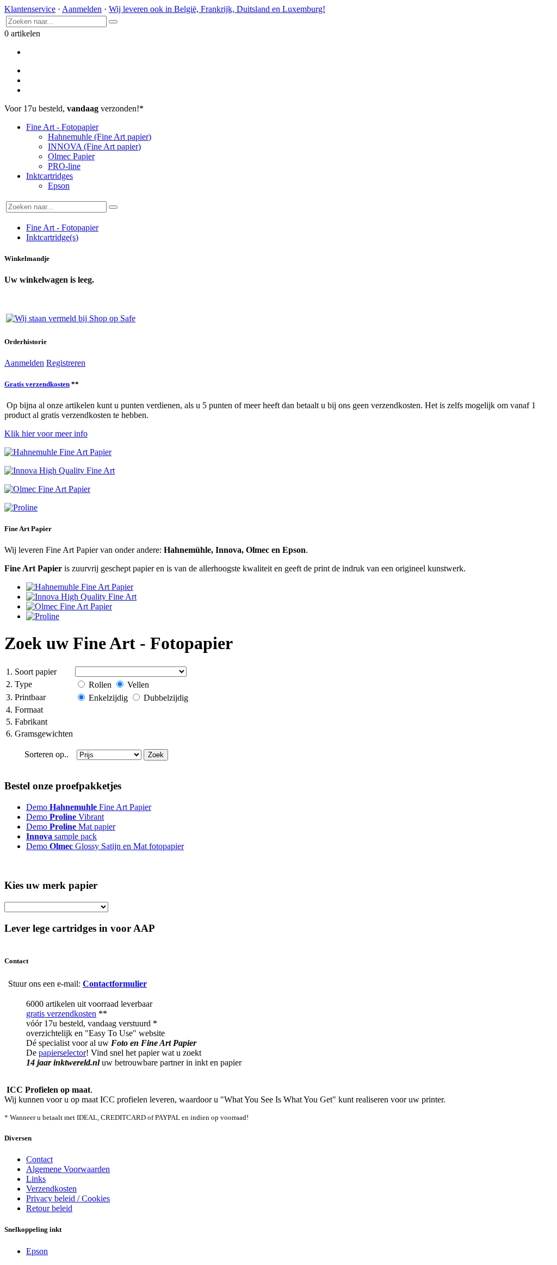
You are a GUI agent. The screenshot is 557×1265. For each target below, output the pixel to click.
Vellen (137, 684)
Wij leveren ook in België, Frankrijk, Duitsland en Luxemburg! (217, 9)
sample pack (61, 836)
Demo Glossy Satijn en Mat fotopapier (105, 846)
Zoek (156, 755)
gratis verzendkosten (61, 1013)
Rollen (100, 684)
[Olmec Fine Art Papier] (69, 606)
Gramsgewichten (39, 733)
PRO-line (64, 166)
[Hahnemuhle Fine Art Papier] (79, 586)
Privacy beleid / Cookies (68, 1198)
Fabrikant (26, 721)
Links (36, 1178)
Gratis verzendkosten (37, 384)
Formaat (24, 709)
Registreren (65, 362)
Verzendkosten (51, 1188)
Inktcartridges (49, 175)
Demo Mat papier (70, 826)
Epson (59, 185)
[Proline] (42, 616)
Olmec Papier (71, 156)
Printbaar (26, 697)
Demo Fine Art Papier (88, 807)
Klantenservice (29, 9)
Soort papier (31, 671)
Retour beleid (49, 1208)
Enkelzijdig (108, 697)
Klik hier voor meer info (46, 433)
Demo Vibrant (65, 816)
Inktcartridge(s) (52, 237)
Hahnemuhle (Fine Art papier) (99, 136)
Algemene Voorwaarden (68, 1169)
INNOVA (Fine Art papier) (94, 146)
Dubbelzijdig (164, 697)
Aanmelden (82, 9)
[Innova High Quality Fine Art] (81, 596)
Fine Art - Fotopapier (62, 127)
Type (19, 684)
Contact (39, 1159)
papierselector (62, 1052)
